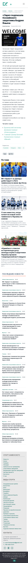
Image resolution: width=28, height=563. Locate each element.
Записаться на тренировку (11, 466)
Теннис (5, 519)
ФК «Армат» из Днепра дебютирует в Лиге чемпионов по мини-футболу (14, 283)
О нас (5, 476)
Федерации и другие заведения (13, 470)
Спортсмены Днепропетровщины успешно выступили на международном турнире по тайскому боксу (13, 439)
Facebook (5, 148)
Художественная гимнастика (12, 528)
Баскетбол (6, 485)
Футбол (5, 527)
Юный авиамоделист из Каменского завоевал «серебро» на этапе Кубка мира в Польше (13, 347)
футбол (11, 154)
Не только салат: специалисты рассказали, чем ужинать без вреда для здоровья (13, 393)
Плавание (6, 508)
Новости (10, 10)
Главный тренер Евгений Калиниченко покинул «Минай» (13, 137)
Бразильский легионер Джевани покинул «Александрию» (12, 130)
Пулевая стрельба (9, 513)
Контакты (6, 474)
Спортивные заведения (10, 468)
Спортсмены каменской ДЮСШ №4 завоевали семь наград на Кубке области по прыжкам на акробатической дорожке (13, 369)
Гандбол (5, 493)
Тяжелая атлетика (9, 525)
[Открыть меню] (24, 3)
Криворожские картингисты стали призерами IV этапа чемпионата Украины (12, 326)
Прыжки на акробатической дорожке (12, 511)
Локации (6, 465)
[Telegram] (8, 548)
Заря (4, 154)
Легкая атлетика (8, 502)
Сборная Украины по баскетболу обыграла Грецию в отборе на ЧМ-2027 (13, 305)
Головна (4, 10)
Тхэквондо (6, 523)
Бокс (4, 487)
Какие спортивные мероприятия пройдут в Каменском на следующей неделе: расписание (13, 315)
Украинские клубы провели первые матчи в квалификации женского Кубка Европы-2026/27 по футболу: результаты (13, 426)
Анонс (5, 461)
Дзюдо (5, 497)
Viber (19, 148)
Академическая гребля (10, 484)
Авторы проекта (8, 472)
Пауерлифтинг (7, 506)
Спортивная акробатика (10, 515)
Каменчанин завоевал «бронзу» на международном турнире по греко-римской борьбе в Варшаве (14, 294)
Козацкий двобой (8, 500)
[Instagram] (12, 548)
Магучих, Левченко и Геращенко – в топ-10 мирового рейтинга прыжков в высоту (13, 415)
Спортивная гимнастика (10, 517)
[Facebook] (11, 4)
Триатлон (6, 521)
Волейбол (6, 491)
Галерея (5, 463)
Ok (14, 560)
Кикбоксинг (6, 499)
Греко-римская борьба (10, 495)
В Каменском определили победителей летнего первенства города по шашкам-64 (11, 382)
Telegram (13, 148)
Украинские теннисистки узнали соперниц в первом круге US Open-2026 (13, 358)
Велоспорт (6, 489)
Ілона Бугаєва (6, 26)
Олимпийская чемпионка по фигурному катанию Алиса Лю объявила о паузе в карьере (13, 404)
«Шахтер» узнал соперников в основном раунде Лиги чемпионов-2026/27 (12, 336)
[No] (26, 557)
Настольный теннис (9, 504)
